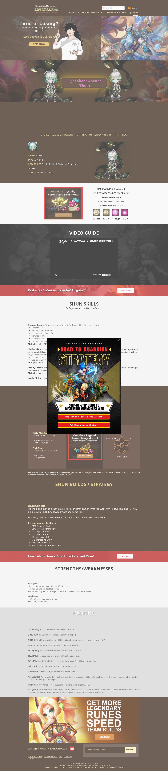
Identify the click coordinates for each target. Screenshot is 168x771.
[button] (119, 339)
